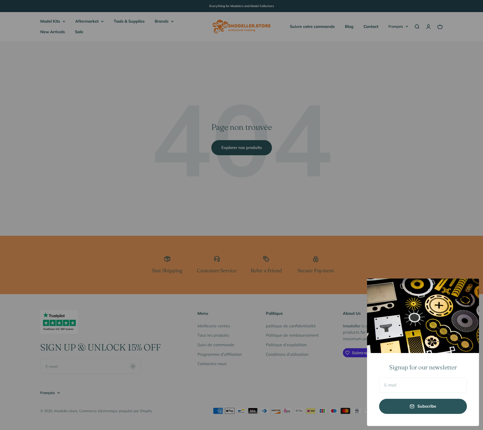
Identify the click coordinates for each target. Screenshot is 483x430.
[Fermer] (468, 289)
